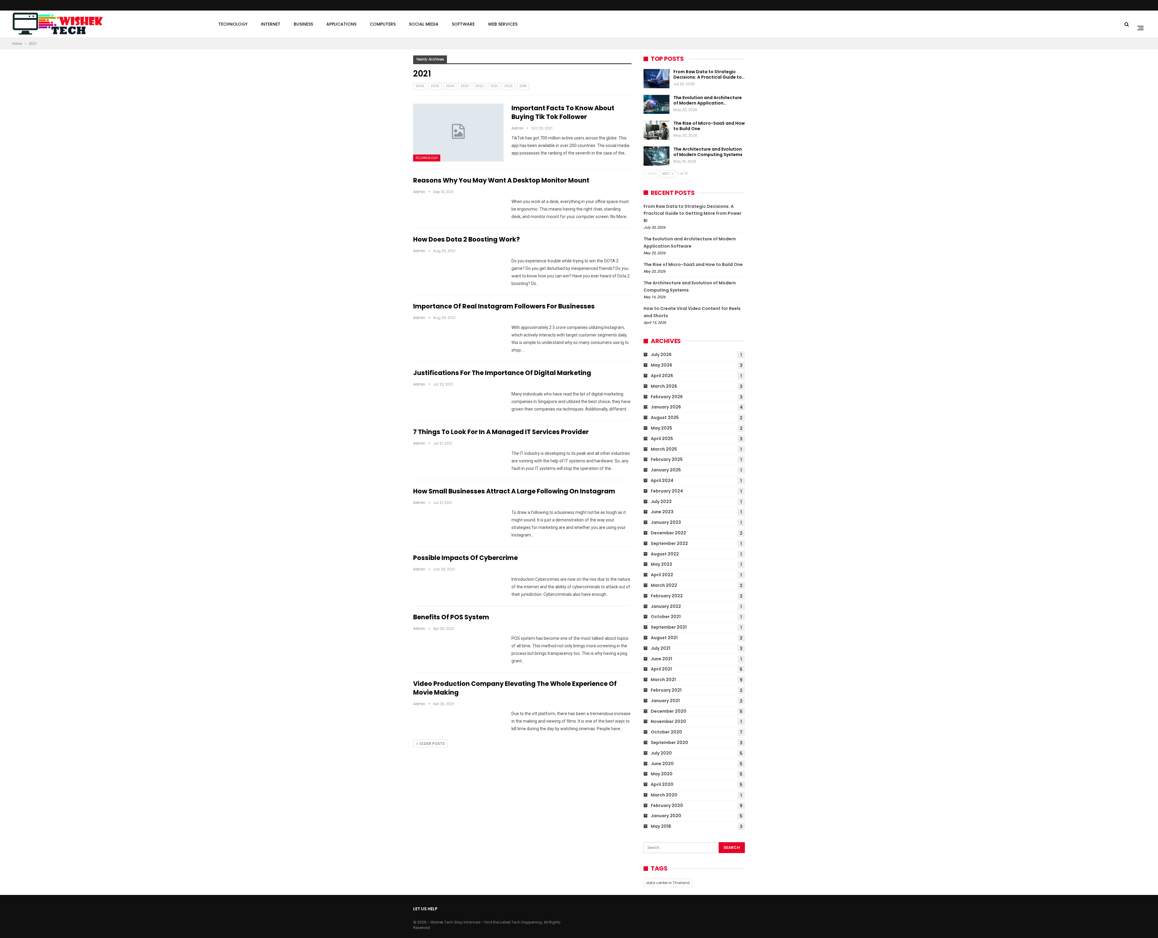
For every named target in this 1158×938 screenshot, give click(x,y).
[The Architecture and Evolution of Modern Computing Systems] (656, 156)
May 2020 (661, 774)
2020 (508, 86)
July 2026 (661, 355)
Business (303, 24)
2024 (450, 86)
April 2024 (662, 480)
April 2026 (662, 376)
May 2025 (661, 428)
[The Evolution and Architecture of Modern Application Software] (656, 104)
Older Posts (431, 743)
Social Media (423, 24)
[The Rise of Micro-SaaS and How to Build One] (656, 130)
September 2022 (669, 543)
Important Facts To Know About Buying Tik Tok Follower (562, 112)
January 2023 (666, 522)
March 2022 (664, 585)
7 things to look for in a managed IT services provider (501, 431)
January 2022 (666, 606)
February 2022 (667, 596)
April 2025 (662, 439)
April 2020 (662, 784)
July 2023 (661, 502)
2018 (523, 86)
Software (463, 24)
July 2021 (660, 648)
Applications (341, 24)
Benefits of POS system (451, 617)
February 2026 (667, 397)
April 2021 (661, 669)
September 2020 (669, 742)
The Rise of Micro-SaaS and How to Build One (709, 126)
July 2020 (661, 753)
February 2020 (667, 805)
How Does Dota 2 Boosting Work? (466, 239)
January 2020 (666, 816)
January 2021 (665, 701)
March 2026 (664, 386)
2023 (464, 86)
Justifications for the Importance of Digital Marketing (502, 372)
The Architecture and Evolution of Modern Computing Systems (707, 152)
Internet (270, 24)
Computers (383, 24)
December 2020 (668, 711)
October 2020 (666, 732)
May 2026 (661, 365)
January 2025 (666, 470)
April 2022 (662, 575)
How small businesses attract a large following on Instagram (514, 491)
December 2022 (668, 533)
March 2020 (664, 795)
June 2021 (661, 659)
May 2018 (661, 826)
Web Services (502, 24)
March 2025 (664, 449)
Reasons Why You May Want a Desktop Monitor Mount (501, 180)
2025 (435, 86)
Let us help (425, 909)
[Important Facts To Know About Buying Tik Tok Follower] (458, 132)
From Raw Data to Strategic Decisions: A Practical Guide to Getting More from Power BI (693, 213)
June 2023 (662, 512)
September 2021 (669, 627)
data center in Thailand (668, 882)
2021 (494, 86)
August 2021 (664, 638)
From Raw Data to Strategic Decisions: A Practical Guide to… (709, 74)
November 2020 (668, 721)
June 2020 (662, 764)
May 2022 (661, 564)
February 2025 (667, 459)
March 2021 (663, 680)
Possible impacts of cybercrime (465, 557)
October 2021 (666, 617)
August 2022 (665, 554)
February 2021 (666, 690)
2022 (479, 86)
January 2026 (666, 407)
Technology (233, 24)
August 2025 (665, 417)
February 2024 (667, 491)
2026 (420, 86)
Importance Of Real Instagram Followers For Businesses (504, 306)
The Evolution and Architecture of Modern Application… (707, 100)
